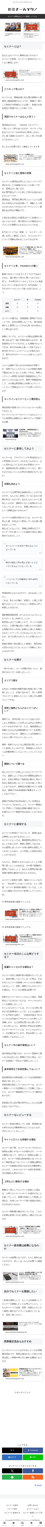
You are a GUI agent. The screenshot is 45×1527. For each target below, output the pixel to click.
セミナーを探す (12, 1505)
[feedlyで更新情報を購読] (12, 1477)
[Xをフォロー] (12, 1470)
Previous (2, 30)
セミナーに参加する (12, 1513)
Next (43, 30)
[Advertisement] (22, 1417)
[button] (40, 785)
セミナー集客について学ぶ (32, 1514)
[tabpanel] (13, 30)
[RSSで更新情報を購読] (33, 1477)
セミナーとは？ (33, 1509)
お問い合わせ (33, 1505)
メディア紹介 (12, 1509)
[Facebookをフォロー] (33, 1470)
